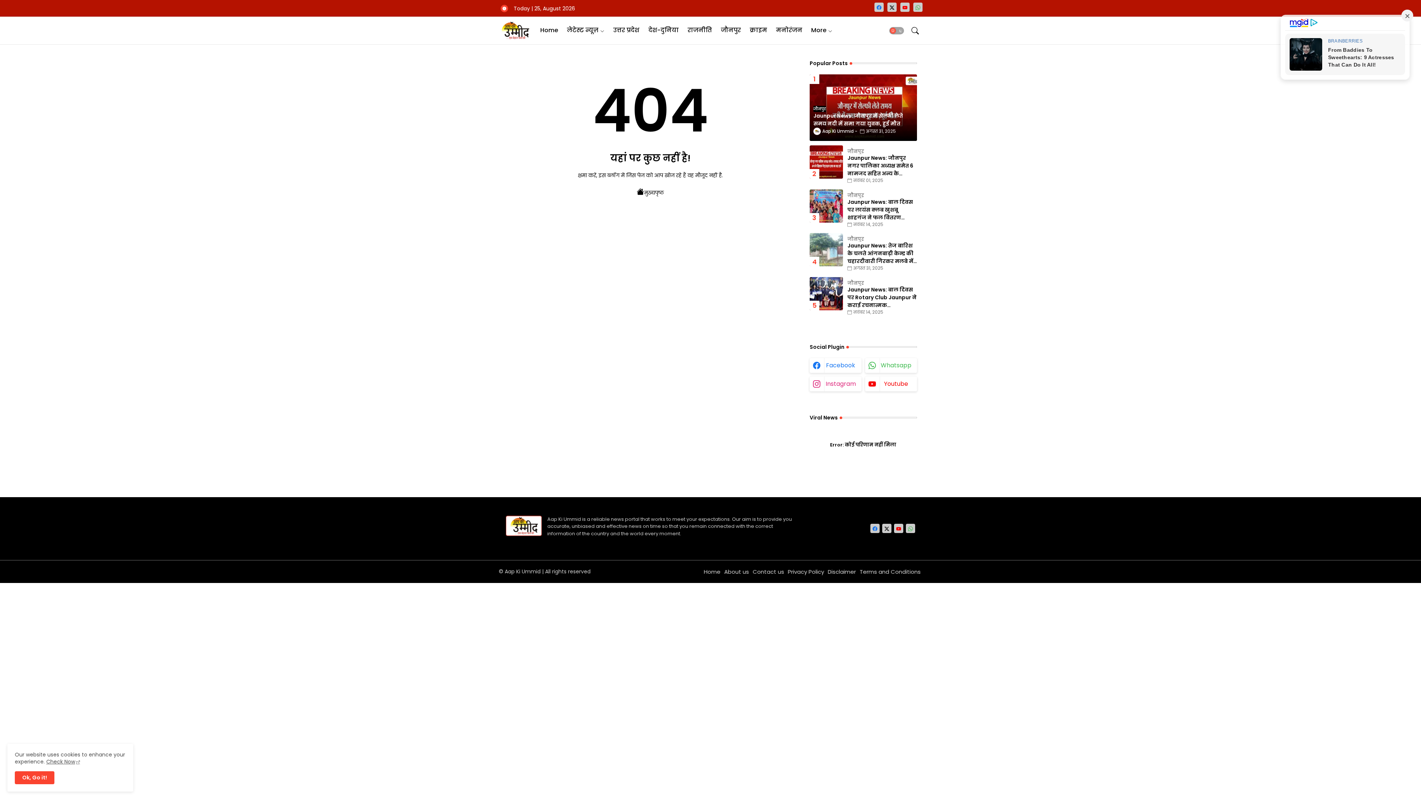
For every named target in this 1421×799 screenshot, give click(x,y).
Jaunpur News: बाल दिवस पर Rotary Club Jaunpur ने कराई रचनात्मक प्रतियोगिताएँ (882, 297)
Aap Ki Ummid (523, 571)
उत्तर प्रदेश (626, 30)
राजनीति (700, 30)
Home (549, 30)
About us (736, 572)
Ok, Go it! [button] (34, 777)
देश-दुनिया (663, 30)
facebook (840, 365)
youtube (896, 384)
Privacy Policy (806, 572)
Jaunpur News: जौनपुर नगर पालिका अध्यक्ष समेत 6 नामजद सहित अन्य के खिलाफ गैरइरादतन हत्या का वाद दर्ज (881, 166)
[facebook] (879, 7)
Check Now (60, 761)
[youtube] (905, 7)
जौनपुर (731, 30)
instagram (841, 384)
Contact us (768, 572)
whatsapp (896, 365)
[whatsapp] (918, 7)
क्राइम (758, 30)
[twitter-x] (892, 7)
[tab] (549, 30)
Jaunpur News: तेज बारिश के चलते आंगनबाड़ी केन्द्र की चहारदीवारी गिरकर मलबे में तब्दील (880, 253)
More (818, 30)
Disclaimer (842, 572)
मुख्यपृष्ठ (654, 192)
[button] (896, 30)
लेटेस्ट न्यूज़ (582, 30)
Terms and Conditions (890, 572)
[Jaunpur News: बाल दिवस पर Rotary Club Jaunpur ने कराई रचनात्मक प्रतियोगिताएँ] (826, 293)
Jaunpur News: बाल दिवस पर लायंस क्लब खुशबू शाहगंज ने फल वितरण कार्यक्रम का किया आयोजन (880, 210)
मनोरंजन (789, 30)
